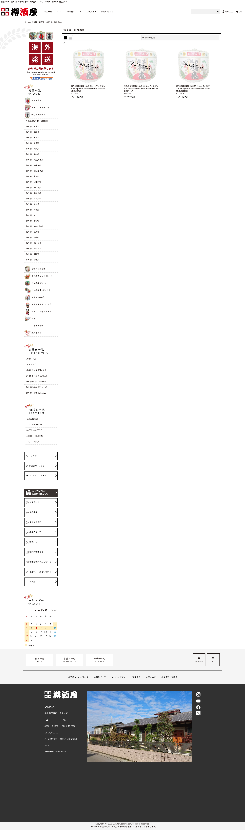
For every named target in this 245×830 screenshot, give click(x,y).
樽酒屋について (74, 11)
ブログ (59, 11)
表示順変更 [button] (150, 37)
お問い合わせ (107, 11)
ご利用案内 (91, 11)
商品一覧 (48, 11)
